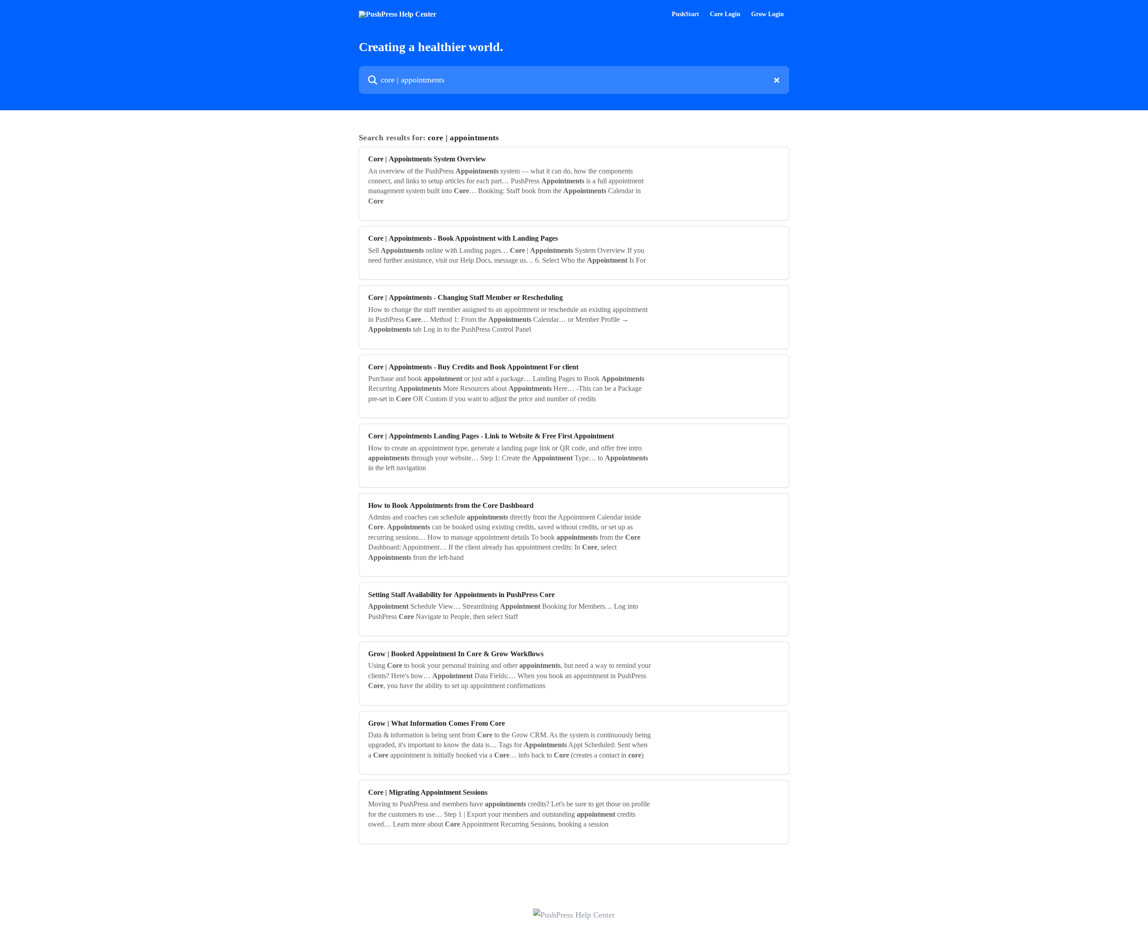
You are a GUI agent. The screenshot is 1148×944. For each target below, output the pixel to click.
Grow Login (767, 14)
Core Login (725, 14)
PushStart (685, 14)
